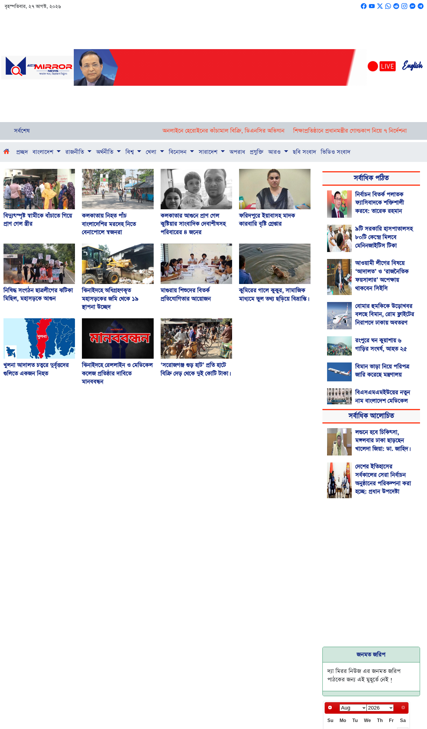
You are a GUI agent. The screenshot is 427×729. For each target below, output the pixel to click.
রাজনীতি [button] (75, 152)
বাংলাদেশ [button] (44, 152)
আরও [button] (275, 152)
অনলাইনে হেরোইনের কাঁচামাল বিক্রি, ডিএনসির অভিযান (202, 131)
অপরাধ (237, 152)
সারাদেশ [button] (209, 152)
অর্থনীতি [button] (105, 152)
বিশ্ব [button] (130, 152)
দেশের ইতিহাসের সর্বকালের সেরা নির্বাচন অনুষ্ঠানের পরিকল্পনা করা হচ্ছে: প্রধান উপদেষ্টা (383, 479)
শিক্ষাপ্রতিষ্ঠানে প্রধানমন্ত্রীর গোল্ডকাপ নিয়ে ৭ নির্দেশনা (328, 131)
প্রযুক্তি (256, 152)
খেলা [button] (152, 152)
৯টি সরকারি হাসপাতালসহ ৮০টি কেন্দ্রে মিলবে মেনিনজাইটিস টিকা (384, 237)
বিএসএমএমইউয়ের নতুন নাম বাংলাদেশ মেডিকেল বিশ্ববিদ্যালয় (382, 400)
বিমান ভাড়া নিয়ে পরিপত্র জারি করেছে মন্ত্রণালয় (382, 370)
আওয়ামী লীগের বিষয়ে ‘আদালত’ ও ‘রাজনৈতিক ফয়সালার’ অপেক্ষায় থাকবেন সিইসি (382, 275)
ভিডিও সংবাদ (335, 152)
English (412, 67)
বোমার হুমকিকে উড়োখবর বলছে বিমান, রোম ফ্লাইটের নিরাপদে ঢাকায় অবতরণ (384, 314)
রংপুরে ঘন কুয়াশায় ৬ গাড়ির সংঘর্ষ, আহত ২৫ (381, 344)
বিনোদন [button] (178, 152)
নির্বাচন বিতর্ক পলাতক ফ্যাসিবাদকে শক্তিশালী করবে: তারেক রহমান (379, 202)
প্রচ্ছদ (22, 152)
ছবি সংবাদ (304, 152)
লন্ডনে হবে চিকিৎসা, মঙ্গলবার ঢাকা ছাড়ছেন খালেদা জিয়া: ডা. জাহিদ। (382, 440)
